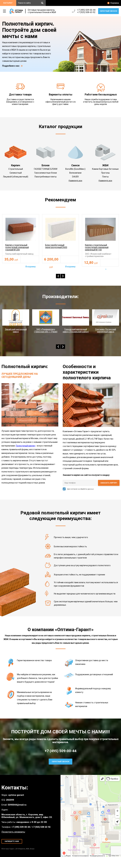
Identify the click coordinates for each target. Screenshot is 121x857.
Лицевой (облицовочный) (15, 176)
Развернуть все (75, 180)
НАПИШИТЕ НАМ (12, 841)
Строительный (15, 169)
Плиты (105, 176)
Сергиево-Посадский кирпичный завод (105, 330)
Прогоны (105, 173)
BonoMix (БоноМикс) (75, 169)
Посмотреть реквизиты (13, 832)
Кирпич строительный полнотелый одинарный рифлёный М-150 (96, 247)
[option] (20, 238)
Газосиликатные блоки (45, 173)
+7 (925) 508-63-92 (86, 12)
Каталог (8, 3)
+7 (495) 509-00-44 (86, 10)
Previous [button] (58, 276)
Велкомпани (75, 173)
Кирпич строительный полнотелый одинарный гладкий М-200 (17, 247)
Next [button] (63, 276)
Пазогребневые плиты (46, 176)
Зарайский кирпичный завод (16, 330)
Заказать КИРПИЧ (108, 483)
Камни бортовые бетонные (105, 169)
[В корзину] (30, 259)
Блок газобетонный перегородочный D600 (56, 246)
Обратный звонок (108, 11)
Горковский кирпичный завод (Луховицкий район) (76, 330)
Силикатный (16, 173)
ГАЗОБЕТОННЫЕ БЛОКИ (45, 169)
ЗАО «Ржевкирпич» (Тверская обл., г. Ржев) (45, 330)
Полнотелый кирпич (25, 446)
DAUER (75, 176)
